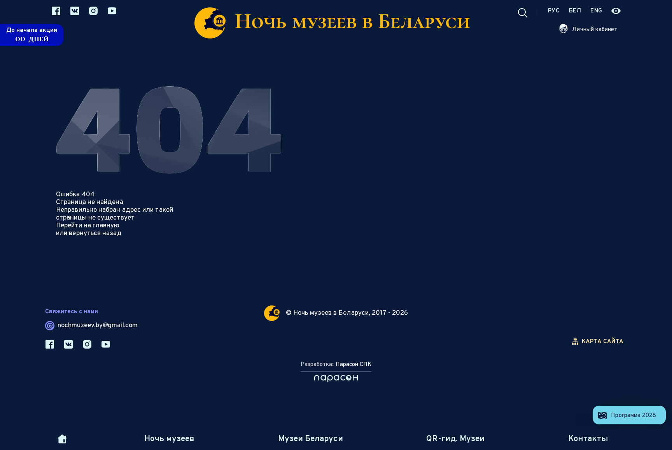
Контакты (588, 439)
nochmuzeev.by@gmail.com (98, 325)
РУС (554, 11)
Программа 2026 (633, 415)
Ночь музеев (169, 439)
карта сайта (602, 341)
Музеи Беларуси (310, 439)
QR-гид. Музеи (455, 439)
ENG (596, 11)
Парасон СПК (353, 364)
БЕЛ (575, 11)
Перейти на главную (88, 226)
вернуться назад (95, 233)
